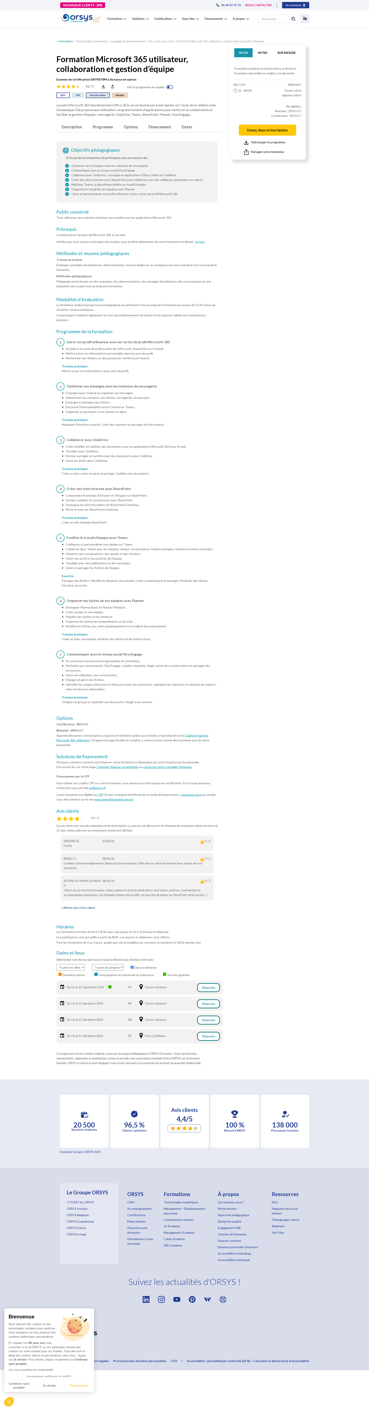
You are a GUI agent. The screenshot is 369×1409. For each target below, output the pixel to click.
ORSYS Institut (77, 1208)
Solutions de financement (82, 756)
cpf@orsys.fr (97, 788)
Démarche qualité (229, 1221)
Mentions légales (97, 1361)
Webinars (278, 1226)
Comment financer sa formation (118, 767)
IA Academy (172, 1226)
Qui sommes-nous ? (231, 1202)
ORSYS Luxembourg (80, 1221)
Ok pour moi (79, 1385)
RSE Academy (173, 1245)
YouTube (278, 1232)
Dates (187, 127)
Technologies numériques (92, 41)
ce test (200, 241)
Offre (131, 1202)
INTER (243, 52)
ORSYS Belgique (78, 1215)
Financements (136, 1221)
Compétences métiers (179, 1219)
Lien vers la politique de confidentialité (31, 1369)
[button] (9, 1402)
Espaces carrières (229, 1240)
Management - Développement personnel (184, 1211)
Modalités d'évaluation (79, 299)
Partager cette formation (267, 152)
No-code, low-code (161, 41)
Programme (103, 127)
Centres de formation (232, 1234)
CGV (174, 1361)
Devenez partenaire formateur (238, 1247)
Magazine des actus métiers (285, 1211)
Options (131, 127)
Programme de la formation (84, 331)
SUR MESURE (286, 52)
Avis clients (67, 811)
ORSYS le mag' (76, 1234)
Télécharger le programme (268, 142)
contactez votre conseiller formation (167, 767)
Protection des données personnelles (139, 1361)
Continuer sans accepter (19, 1385)
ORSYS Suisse (76, 1228)
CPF (100, 794)
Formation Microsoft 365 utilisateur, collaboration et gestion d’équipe (220, 41)
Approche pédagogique (233, 1215)
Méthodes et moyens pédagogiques (92, 253)
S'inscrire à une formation (137, 1230)
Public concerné (72, 212)
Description (72, 127)
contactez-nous (191, 794)
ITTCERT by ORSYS (80, 1202)
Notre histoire (227, 1208)
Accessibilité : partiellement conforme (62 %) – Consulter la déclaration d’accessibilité (248, 1361)
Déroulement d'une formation (140, 1241)
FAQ (275, 1202)
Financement (160, 127)
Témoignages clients (286, 1219)
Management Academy (179, 1232)
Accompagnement (139, 1208)
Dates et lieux (70, 952)
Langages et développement (128, 41)
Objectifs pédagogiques (95, 150)
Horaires (65, 926)
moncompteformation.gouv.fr (113, 799)
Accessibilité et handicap (234, 1253)
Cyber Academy (174, 1239)
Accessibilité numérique (234, 1260)
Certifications (136, 1215)
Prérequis (66, 229)
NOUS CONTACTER (258, 5)
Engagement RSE (229, 1228)
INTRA (262, 52)
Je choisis (49, 1385)
